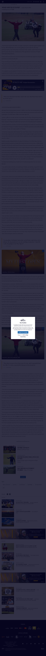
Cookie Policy (23, 336)
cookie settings (25, 334)
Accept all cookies (23, 332)
